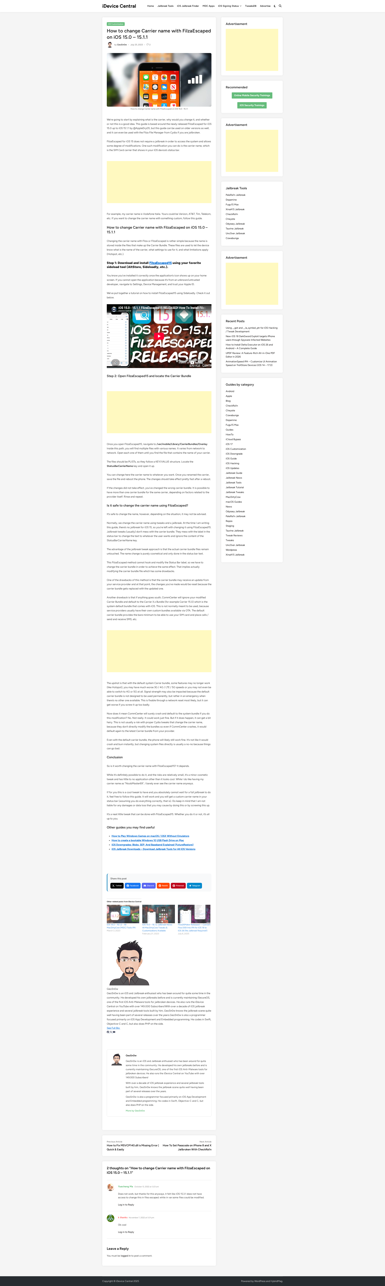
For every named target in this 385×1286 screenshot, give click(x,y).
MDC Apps (208, 6)
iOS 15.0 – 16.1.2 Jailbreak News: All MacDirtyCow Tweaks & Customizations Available (157, 927)
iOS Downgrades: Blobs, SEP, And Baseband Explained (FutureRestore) (153, 844)
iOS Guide (231, 458)
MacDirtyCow (233, 497)
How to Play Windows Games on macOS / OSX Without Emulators (150, 835)
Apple (229, 396)
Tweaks (230, 540)
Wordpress (231, 549)
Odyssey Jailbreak (235, 223)
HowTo (229, 434)
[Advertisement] (159, 182)
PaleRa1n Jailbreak (235, 194)
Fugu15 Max (232, 204)
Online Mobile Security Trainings (252, 95)
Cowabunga (232, 238)
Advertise (265, 6)
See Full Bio (113, 1027)
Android (230, 391)
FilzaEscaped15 (160, 263)
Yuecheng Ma (125, 1186)
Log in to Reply (126, 1204)
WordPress (259, 1281)
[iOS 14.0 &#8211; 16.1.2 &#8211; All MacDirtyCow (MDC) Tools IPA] (123, 914)
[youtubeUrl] (114, 1032)
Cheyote (230, 219)
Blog (228, 400)
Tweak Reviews (234, 535)
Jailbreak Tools (165, 6)
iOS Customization (115, 24)
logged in (126, 1255)
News (229, 506)
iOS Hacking (232, 463)
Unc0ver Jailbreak (235, 233)
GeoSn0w (122, 44)
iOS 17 (229, 444)
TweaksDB (250, 6)
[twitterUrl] (111, 1032)
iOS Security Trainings (252, 105)
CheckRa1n (232, 214)
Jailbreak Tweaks (235, 492)
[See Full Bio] (121, 1027)
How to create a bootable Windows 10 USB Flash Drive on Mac (148, 840)
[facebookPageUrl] (108, 1032)
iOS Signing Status (228, 6)
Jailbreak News (234, 477)
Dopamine (231, 199)
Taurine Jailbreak (235, 228)
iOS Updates (232, 468)
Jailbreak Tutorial (235, 487)
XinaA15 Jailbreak (235, 209)
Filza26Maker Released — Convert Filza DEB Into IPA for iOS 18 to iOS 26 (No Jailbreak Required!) (194, 927)
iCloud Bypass (233, 439)
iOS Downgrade (234, 453)
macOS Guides (234, 501)
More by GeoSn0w (135, 1110)
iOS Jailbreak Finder (188, 6)
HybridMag (276, 1281)
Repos (229, 521)
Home (150, 6)
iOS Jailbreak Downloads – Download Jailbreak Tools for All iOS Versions (153, 849)
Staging (230, 525)
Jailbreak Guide (234, 473)
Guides (229, 429)
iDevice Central (119, 6)
